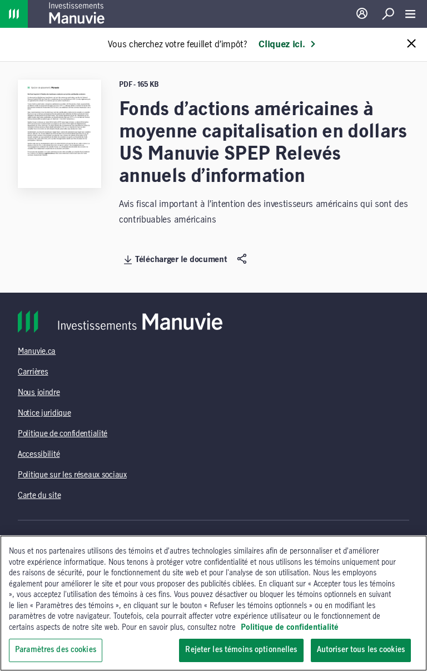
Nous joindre (39, 393)
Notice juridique (44, 413)
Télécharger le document (181, 260)
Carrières (33, 372)
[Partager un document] (243, 259)
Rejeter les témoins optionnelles (241, 650)
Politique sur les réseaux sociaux (72, 475)
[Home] (14, 14)
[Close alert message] (411, 44)
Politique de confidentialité (62, 434)
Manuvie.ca (37, 352)
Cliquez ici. (282, 44)
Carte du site (39, 496)
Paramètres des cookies (55, 650)
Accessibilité (38, 454)
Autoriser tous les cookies (361, 650)
